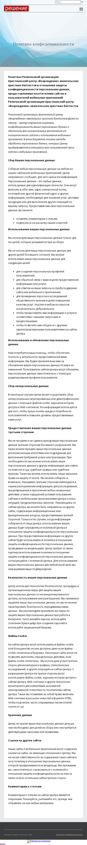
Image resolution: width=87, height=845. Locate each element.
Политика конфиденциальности (69, 834)
